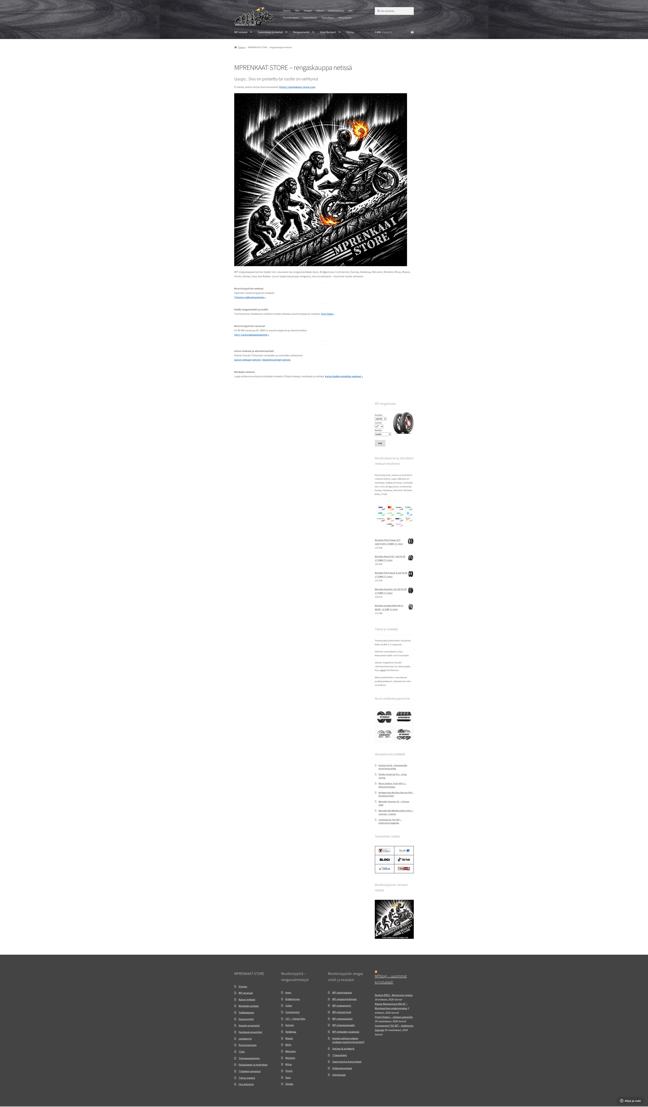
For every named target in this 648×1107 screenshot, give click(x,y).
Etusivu (286, 10)
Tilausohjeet (327, 17)
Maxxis (289, 1038)
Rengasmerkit (301, 32)
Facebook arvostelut (250, 1032)
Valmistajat (339, 1074)
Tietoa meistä (310, 17)
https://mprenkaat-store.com (297, 87)
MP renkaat (241, 32)
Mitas (288, 1064)
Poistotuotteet (290, 17)
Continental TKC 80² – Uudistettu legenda (390, 821)
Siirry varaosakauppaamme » (251, 334)
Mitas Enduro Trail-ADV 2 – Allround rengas (392, 785)
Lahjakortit (245, 1038)
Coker (288, 1005)
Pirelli (288, 1071)
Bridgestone (292, 999)
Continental (292, 1012)
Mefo (288, 1044)
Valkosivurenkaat (342, 1068)
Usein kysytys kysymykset (347, 1061)
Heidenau (290, 1031)
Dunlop (289, 1025)
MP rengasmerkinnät (344, 999)
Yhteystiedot (345, 17)
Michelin (290, 1058)
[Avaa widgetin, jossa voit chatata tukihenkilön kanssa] (630, 1101)
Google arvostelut (249, 1025)
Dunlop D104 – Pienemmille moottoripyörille (393, 767)
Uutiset (319, 10)
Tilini (297, 10)
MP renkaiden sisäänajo (345, 1031)
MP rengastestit (341, 1005)
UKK (351, 10)
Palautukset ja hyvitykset (253, 1064)
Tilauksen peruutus (250, 1071)
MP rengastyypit (341, 1012)
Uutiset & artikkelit (343, 1048)
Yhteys (350, 32)
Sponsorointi (246, 1019)
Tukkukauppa (246, 1012)
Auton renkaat (247, 999)
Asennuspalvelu (336, 10)
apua (383, 670)
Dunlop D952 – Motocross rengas (394, 995)
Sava (288, 1077)
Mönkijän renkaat (249, 1006)
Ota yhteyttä (246, 1084)
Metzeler (290, 1051)
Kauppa (308, 10)
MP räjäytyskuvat (342, 992)
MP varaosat (246, 993)
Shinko (289, 1084)
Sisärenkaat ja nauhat (270, 32)
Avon (288, 992)
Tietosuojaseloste (249, 1058)
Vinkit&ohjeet (328, 32)
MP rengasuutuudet (343, 1025)
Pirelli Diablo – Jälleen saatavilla (394, 1017)
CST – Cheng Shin (295, 1018)
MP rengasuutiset (342, 1018)
